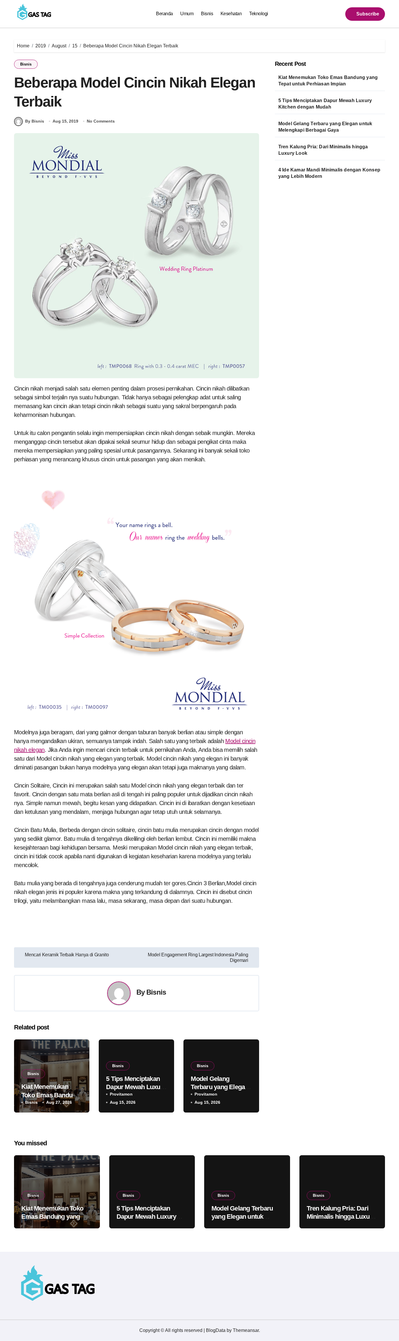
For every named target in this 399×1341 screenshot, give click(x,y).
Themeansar (246, 1330)
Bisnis (207, 13)
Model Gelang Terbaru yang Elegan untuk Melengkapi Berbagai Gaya (325, 127)
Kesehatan (231, 13)
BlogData (215, 1330)
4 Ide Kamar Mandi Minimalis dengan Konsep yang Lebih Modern (329, 173)
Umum (186, 13)
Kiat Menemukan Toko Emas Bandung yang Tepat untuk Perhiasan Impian (328, 80)
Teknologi (258, 13)
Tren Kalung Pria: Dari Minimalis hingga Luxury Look (323, 150)
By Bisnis (34, 121)
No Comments (101, 121)
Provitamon (121, 1094)
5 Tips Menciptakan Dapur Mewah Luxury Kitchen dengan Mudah (325, 103)
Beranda (164, 13)
